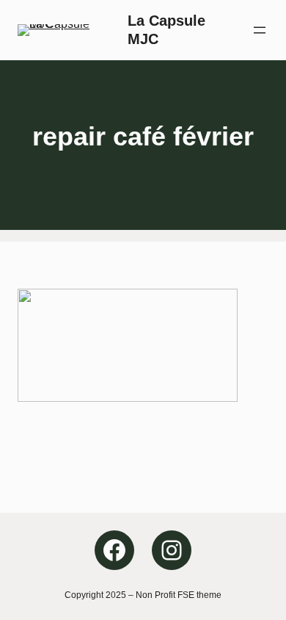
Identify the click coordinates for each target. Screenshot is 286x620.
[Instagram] (171, 550)
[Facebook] (114, 550)
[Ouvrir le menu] (259, 30)
